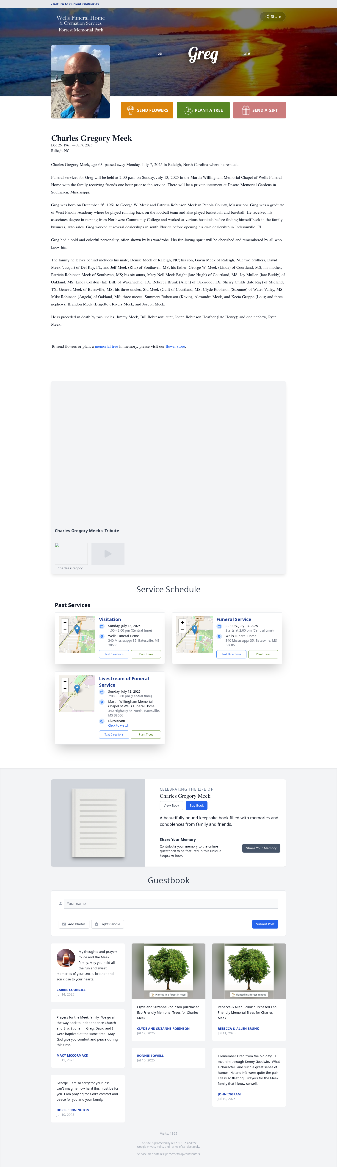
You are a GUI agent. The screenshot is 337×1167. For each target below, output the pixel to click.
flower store (175, 346)
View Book (171, 805)
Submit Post (265, 924)
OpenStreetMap (173, 1154)
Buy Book (197, 805)
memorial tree (106, 346)
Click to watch (118, 725)
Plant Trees (146, 654)
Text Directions (114, 654)
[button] (77, 630)
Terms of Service (181, 1147)
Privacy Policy (155, 1147)
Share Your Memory (261, 848)
